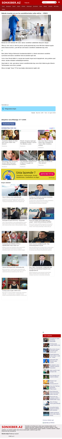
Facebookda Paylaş (8, 124)
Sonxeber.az (5, 105)
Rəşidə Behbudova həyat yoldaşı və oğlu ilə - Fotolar (55, 356)
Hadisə (18, 6)
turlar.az (52, 422)
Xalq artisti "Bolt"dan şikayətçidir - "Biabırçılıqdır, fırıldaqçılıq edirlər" (55, 387)
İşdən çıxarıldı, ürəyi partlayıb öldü (55, 371)
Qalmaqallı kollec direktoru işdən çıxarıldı (54, 361)
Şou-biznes (35, 6)
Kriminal (23, 6)
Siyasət (13, 6)
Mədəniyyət (29, 6)
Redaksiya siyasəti (13, 433)
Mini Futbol (56, 6)
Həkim (3, 58)
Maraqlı (45, 6)
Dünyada (50, 6)
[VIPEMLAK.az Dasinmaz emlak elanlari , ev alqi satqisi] (46, 422)
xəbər (7, 45)
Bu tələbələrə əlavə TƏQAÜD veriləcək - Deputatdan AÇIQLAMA (55, 366)
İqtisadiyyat (8, 6)
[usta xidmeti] (28, 174)
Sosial (3, 6)
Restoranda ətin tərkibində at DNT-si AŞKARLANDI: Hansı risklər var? (55, 398)
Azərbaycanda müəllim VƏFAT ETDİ (55, 344)
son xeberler (10, 429)
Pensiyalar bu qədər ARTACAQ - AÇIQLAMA (55, 340)
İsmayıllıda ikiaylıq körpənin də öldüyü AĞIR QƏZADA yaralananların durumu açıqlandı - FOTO (51, 409)
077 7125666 (22, 119)
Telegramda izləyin (10, 109)
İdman (40, 6)
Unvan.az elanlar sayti (48, 420)
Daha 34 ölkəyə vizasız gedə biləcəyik (55, 402)
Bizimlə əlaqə (5, 433)
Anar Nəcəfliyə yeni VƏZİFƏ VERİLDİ (54, 376)
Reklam (3, 9)
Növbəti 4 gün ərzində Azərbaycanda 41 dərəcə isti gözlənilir (54, 382)
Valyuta (26, 2)
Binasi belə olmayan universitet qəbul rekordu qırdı (55, 350)
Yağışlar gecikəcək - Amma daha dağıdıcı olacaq (55, 414)
